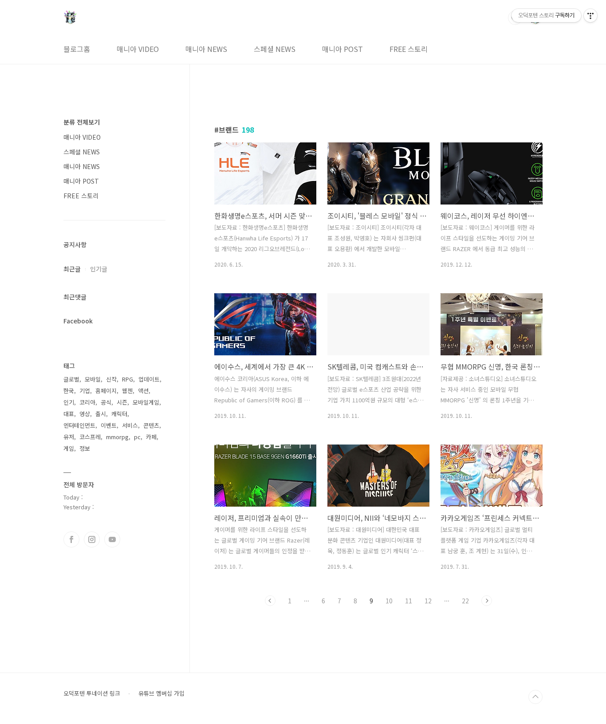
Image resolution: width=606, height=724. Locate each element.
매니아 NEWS (206, 48)
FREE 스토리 (409, 48)
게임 (68, 448)
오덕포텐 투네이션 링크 (91, 693)
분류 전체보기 (81, 122)
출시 (100, 413)
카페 (151, 437)
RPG (127, 379)
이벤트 (109, 425)
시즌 (122, 402)
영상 (84, 413)
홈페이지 (106, 390)
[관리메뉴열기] (590, 15)
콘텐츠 (151, 425)
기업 (84, 390)
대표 (68, 413)
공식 (106, 402)
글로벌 (71, 379)
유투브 (112, 539)
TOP (535, 697)
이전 (270, 600)
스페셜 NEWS (274, 48)
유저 (68, 437)
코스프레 (90, 437)
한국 (68, 390)
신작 (111, 379)
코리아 (87, 402)
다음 (486, 600)
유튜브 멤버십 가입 (161, 693)
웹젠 (127, 390)
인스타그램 (92, 539)
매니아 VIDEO (138, 48)
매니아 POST (342, 48)
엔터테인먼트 (79, 425)
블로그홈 (76, 48)
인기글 (98, 268)
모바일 (93, 379)
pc (137, 437)
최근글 (72, 268)
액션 (143, 390)
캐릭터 (119, 413)
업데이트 (149, 379)
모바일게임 (146, 402)
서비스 (130, 425)
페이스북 (71, 539)
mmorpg (117, 437)
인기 (68, 402)
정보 (84, 448)
